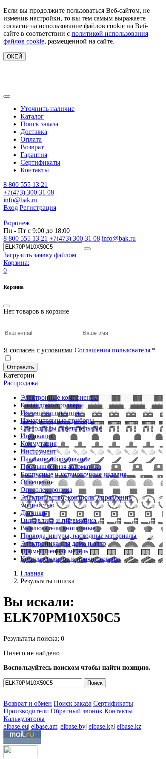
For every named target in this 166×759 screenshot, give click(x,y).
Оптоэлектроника (46, 489)
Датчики (33, 512)
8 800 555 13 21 (25, 184)
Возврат (32, 147)
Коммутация (38, 443)
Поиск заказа (39, 124)
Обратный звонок (77, 711)
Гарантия (33, 154)
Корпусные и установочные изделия (73, 474)
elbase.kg (101, 726)
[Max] (9, 691)
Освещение (37, 482)
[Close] (6, 306)
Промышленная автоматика (60, 466)
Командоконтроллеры (52, 405)
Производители (26, 711)
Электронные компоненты (59, 397)
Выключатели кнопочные (57, 528)
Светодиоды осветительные (61, 428)
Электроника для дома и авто (63, 543)
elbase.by (73, 726)
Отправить (20, 367)
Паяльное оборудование (55, 458)
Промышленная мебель (54, 551)
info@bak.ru (20, 200)
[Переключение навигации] (6, 96)
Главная (31, 573)
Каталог (32, 116)
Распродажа (20, 383)
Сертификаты (40, 162)
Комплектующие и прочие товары (70, 558)
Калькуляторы (24, 718)
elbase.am (44, 726)
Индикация (37, 435)
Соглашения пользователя (112, 350)
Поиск (95, 683)
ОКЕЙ (14, 56)
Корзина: (16, 262)
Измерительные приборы (57, 420)
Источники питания (49, 412)
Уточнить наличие (47, 108)
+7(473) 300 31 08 (28, 192)
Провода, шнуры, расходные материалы (78, 535)
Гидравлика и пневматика (58, 520)
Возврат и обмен (27, 703)
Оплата (31, 139)
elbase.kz (129, 726)
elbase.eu (15, 726)
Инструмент (38, 451)
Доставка (33, 131)
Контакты (34, 170)
